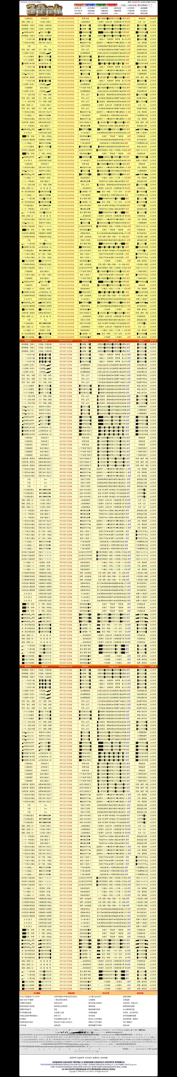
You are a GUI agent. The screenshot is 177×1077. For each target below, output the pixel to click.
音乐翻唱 (37, 993)
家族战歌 (71, 993)
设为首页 (88, 1058)
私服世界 (80, 1058)
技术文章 (105, 993)
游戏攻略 (140, 993)
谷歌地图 (104, 1058)
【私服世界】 (136, 2)
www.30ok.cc (89, 1071)
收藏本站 (96, 1058)
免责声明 (73, 1058)
